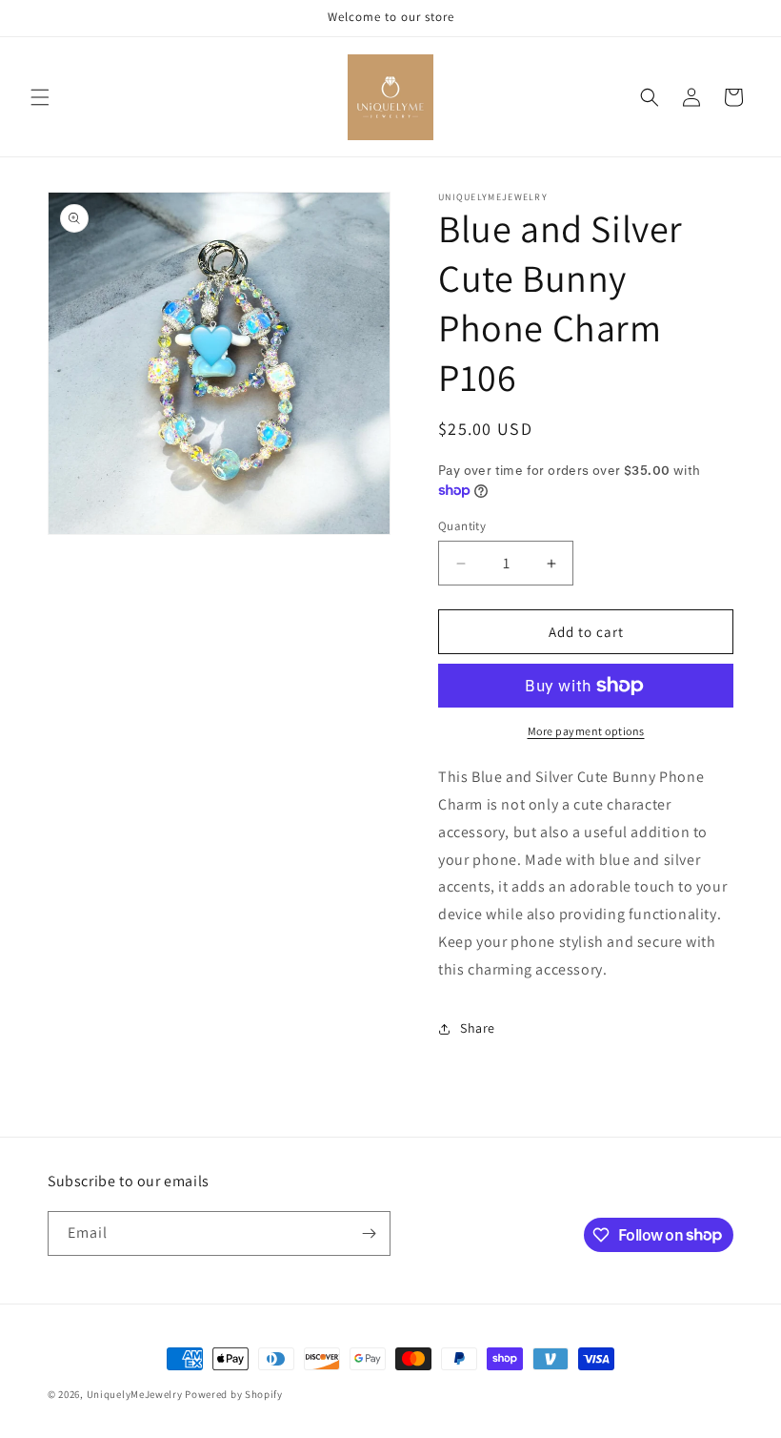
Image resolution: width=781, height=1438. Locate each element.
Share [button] (477, 1028)
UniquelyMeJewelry (135, 1394)
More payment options (586, 731)
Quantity (462, 526)
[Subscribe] (369, 1233)
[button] (40, 97)
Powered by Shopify (234, 1394)
